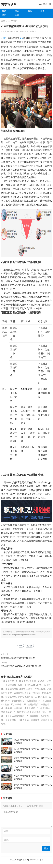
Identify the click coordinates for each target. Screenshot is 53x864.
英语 (4, 15)
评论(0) (32, 31)
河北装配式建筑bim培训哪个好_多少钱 (18, 658)
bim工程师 (12, 21)
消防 (30, 11)
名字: (6, 831)
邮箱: (6, 840)
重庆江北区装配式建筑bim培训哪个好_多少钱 (21, 666)
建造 (17, 11)
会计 (17, 15)
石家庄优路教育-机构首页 (20, 676)
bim (21, 38)
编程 (4, 11)
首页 (3, 21)
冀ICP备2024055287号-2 (33, 860)
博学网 (19, 860)
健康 (42, 11)
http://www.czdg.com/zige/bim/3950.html (19, 635)
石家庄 (4, 38)
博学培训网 (9, 4)
